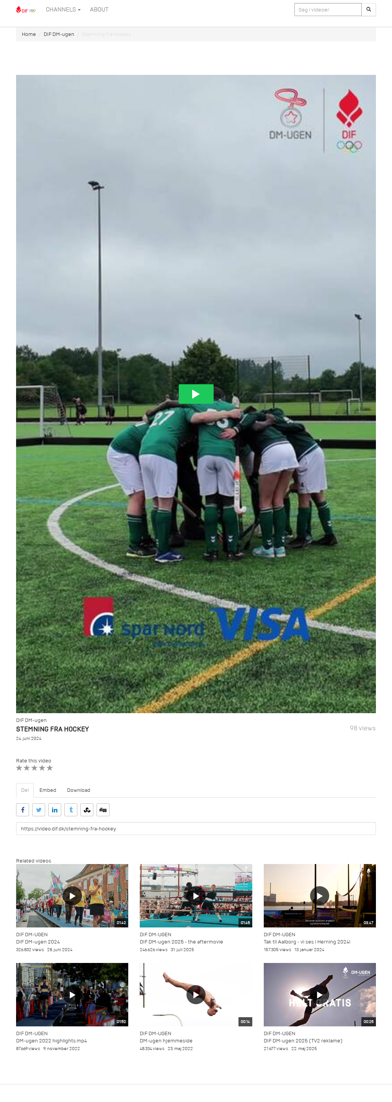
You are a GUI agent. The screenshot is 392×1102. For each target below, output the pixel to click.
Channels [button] (61, 9)
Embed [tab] (47, 790)
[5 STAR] (50, 768)
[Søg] (368, 9)
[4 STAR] (42, 768)
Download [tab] (78, 790)
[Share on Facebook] (22, 809)
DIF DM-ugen (59, 34)
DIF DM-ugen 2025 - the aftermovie (181, 941)
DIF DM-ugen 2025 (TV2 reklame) (303, 1040)
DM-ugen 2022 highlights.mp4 (51, 1040)
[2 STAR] (27, 768)
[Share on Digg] (102, 809)
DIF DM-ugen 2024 (38, 941)
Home (29, 34)
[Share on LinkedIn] (54, 809)
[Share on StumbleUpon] (86, 809)
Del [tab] (25, 790)
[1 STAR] (19, 768)
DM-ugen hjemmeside (166, 1040)
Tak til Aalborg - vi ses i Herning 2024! (307, 941)
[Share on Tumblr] (70, 809)
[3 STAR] (34, 768)
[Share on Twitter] (38, 809)
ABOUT (99, 9)
